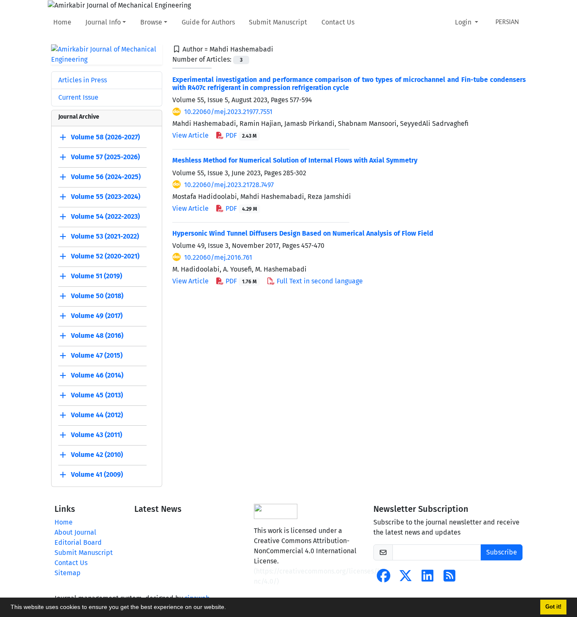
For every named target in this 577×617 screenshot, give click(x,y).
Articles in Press (82, 80)
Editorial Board (78, 542)
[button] (229, 608)
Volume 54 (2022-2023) (105, 216)
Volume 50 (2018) (97, 296)
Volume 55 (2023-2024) (105, 197)
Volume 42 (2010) (97, 455)
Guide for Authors (208, 22)
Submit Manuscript (278, 22)
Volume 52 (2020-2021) (105, 256)
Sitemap (67, 573)
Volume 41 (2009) (97, 474)
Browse (151, 22)
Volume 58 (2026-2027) (105, 137)
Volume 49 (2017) (96, 316)
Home (62, 22)
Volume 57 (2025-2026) (105, 157)
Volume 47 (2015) (96, 355)
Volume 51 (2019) (96, 276)
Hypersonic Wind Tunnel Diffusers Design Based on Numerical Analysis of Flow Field (302, 233)
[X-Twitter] (405, 578)
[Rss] (449, 578)
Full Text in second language (319, 281)
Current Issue (78, 97)
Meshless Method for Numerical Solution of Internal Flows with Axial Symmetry (294, 160)
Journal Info (103, 22)
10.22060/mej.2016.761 (218, 257)
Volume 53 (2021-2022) (105, 236)
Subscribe (501, 552)
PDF (240, 135)
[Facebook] (383, 578)
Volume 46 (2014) (97, 375)
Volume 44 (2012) (97, 415)
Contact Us (337, 22)
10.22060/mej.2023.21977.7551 (228, 112)
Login (464, 22)
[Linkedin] (427, 578)
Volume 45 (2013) (97, 395)
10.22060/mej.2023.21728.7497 (229, 185)
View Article (190, 135)
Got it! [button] (553, 607)
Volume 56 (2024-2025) (106, 177)
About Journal (75, 532)
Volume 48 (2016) (97, 336)
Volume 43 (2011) (96, 435)
